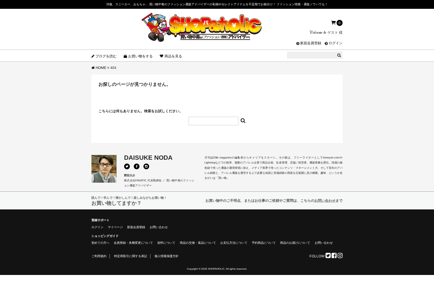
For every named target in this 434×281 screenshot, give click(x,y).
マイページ (115, 227)
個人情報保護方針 (166, 256)
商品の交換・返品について (198, 243)
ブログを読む (106, 56)
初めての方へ (100, 243)
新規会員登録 (310, 43)
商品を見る (173, 56)
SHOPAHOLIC (216, 268)
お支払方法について (233, 243)
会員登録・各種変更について (133, 243)
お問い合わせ (325, 200)
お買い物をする (140, 56)
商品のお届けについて (295, 243)
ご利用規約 (98, 256)
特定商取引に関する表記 (130, 256)
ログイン (336, 43)
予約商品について (264, 243)
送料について (166, 243)
